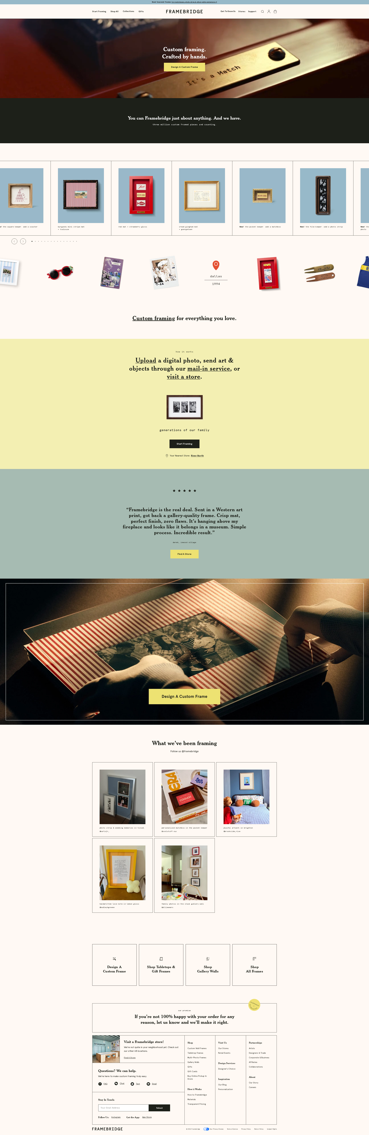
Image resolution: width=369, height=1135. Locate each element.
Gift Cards (192, 1072)
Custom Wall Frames (197, 1048)
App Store (147, 1117)
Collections (128, 11)
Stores (241, 12)
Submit (159, 1108)
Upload (145, 360)
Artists (252, 1048)
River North (197, 456)
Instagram (116, 1117)
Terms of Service (232, 1129)
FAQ (105, 1084)
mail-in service (208, 368)
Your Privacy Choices (216, 1129)
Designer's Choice (226, 1069)
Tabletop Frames (195, 1053)
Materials (192, 1100)
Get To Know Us (228, 11)
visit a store (183, 376)
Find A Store (185, 554)
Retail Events (224, 1053)
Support (252, 12)
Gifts (141, 12)
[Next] (23, 241)
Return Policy (259, 1129)
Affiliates (253, 1062)
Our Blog (222, 1085)
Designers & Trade (257, 1053)
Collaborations (256, 1067)
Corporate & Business (259, 1058)
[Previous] (14, 241)
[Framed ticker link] (184, 273)
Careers (252, 1087)
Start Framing (99, 12)
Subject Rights (272, 1129)
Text (138, 1084)
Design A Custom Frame (184, 67)
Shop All (114, 12)
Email (154, 1084)
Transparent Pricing (197, 1104)
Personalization (225, 1089)
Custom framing (153, 317)
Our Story (253, 1083)
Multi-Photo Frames (197, 1058)
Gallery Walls (193, 1062)
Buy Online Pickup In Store (197, 1077)
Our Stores (223, 1048)
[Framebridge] (184, 11)
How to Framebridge (197, 1095)
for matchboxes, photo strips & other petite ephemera (194, 2)
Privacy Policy (246, 1129)
